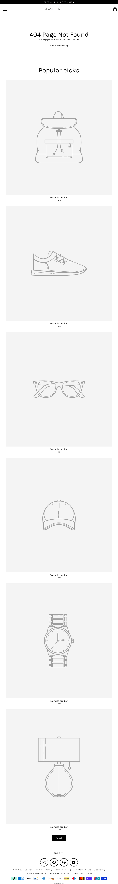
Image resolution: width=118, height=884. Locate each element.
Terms (89, 873)
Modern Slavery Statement (60, 873)
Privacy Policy (79, 873)
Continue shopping (59, 45)
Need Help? (17, 870)
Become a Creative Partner (36, 873)
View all (59, 838)
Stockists (28, 870)
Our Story (39, 870)
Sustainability (99, 870)
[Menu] (5, 9)
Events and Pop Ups (83, 870)
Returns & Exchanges (63, 870)
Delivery (49, 870)
